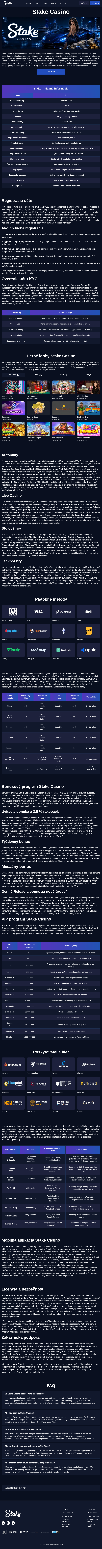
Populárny (12, 375)
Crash (62, 375)
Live (36, 375)
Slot (87, 375)
